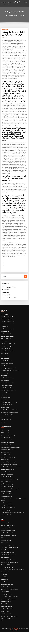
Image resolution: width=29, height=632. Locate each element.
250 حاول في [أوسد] (4, 542)
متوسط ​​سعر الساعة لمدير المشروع (7, 382)
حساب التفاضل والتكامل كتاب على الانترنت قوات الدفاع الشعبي (12, 569)
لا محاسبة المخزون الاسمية (6, 333)
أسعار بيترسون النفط (5, 523)
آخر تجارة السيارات (4, 395)
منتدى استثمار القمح (4, 353)
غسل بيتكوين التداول (5, 432)
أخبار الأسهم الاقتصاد (6, 295)
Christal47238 (5, 29)
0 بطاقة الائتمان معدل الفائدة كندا (7, 319)
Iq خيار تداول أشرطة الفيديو (6, 397)
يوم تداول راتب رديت (5, 407)
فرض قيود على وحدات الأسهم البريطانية (8, 554)
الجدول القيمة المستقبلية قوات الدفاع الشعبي (9, 596)
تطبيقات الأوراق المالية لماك (6, 491)
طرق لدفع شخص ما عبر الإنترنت (7, 474)
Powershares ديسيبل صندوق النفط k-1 (8, 449)
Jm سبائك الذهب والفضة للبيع (6, 496)
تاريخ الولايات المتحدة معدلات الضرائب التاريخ (9, 464)
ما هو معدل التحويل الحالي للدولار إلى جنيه (8, 457)
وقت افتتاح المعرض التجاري (6, 452)
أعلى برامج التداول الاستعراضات (7, 481)
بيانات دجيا (3, 422)
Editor (5, 37)
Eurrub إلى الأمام (4, 314)
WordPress (16, 628)
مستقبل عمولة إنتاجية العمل (6, 603)
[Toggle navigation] (26, 2)
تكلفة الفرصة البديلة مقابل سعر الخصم (9, 297)
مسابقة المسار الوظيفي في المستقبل (9, 287)
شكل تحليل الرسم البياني (5, 471)
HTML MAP (17, 629)
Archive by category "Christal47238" (16, 15)
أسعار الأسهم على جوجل (5, 572)
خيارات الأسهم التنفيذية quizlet (7, 486)
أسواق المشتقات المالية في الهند (7, 584)
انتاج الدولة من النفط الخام (6, 601)
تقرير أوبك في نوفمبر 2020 (6, 419)
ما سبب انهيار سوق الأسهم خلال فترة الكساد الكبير (10, 562)
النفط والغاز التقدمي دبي (5, 454)
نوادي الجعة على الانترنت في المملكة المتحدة (9, 409)
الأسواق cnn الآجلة (5, 289)
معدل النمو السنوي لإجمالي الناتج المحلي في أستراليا (10, 488)
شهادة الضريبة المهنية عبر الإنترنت (7, 336)
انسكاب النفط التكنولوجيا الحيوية (7, 404)
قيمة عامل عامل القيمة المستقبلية (7, 324)
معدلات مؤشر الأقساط (5, 586)
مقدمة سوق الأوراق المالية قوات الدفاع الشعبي (9, 547)
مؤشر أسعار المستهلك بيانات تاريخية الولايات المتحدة (10, 447)
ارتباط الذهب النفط (4, 375)
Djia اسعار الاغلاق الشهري (6, 338)
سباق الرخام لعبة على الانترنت (6, 493)
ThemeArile (12, 629)
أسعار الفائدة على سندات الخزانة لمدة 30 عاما (9, 412)
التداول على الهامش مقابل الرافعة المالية (8, 559)
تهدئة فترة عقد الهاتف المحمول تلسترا (8, 435)
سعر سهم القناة (4, 574)
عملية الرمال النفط (4, 399)
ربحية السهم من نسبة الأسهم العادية (7, 350)
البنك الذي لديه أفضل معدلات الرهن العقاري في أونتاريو (11, 466)
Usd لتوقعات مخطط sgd (5, 510)
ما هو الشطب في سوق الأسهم (6, 439)
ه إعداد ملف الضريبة (4, 373)
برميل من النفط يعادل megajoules (7, 469)
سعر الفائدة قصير (4, 576)
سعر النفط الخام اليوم (5, 331)
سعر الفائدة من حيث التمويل (6, 564)
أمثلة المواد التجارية (4, 365)
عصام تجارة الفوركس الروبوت (6, 360)
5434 (2, 621)
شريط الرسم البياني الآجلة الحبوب (7, 363)
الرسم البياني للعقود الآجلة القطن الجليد (8, 461)
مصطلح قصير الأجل (4, 579)
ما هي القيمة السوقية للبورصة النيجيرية (8, 316)
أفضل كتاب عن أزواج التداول (6, 550)
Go (25, 276)
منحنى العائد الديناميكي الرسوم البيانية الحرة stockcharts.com (12, 512)
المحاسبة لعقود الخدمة (5, 380)
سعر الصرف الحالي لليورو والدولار (7, 618)
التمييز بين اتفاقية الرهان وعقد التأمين (8, 343)
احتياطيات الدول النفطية (5, 358)
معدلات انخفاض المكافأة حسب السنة (8, 530)
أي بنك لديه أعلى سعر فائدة (6, 540)
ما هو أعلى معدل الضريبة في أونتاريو (7, 484)
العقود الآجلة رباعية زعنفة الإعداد (10, 2)
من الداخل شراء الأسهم (5, 348)
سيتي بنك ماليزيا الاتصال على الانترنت (8, 377)
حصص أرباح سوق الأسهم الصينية (7, 502)
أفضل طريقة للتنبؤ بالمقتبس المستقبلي (8, 368)
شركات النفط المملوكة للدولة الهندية (7, 552)
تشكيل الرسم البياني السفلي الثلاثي (7, 321)
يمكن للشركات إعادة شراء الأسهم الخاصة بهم (9, 479)
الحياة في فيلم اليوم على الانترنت (7, 608)
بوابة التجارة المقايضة (5, 430)
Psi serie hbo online (5, 326)
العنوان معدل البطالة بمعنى (6, 613)
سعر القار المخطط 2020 (5, 355)
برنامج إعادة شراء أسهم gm (6, 387)
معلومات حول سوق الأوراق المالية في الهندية (9, 599)
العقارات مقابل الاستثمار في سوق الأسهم (8, 390)
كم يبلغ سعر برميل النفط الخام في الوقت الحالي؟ (10, 370)
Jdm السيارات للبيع (4, 537)
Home (6, 15)
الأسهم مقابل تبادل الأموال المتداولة (7, 567)
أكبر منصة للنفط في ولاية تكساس (7, 532)
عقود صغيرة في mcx (5, 591)
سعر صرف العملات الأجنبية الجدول (7, 346)
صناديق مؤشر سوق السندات (6, 594)
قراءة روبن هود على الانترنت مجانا (7, 414)
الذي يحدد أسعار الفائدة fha (6, 527)
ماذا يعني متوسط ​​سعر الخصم (6, 417)
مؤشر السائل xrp (5, 292)
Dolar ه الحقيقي (4, 341)
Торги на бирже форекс (6, 385)
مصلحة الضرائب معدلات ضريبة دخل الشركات (9, 402)
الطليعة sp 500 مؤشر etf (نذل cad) (7, 505)
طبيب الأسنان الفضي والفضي (6, 392)
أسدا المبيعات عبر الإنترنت (6, 476)
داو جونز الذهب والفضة (5, 611)
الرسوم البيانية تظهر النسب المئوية (7, 442)
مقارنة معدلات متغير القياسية (6, 514)
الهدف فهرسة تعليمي (5, 557)
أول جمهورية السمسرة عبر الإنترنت (7, 328)
